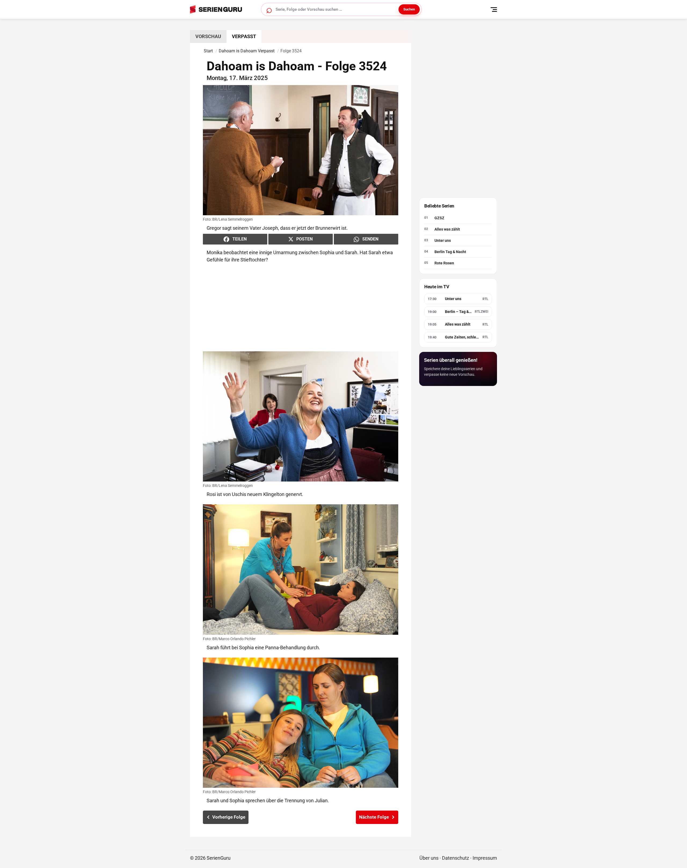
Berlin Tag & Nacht (450, 252)
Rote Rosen (444, 263)
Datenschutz (455, 858)
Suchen (409, 9)
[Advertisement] (300, 307)
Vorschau (208, 36)
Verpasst (244, 36)
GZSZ (439, 218)
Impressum (485, 858)
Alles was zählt (447, 229)
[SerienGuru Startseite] (222, 9)
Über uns (428, 858)
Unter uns (442, 241)
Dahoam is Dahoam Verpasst (247, 50)
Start (208, 50)
